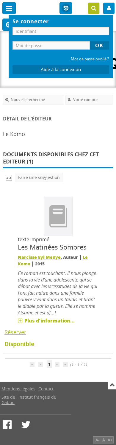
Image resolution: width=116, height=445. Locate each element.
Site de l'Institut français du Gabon (29, 399)
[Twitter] (26, 425)
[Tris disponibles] (9, 177)
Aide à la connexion (61, 69)
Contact (46, 389)
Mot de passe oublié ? (90, 59)
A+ (110, 440)
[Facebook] (7, 425)
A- (97, 440)
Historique (66, 8)
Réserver (15, 332)
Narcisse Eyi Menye (39, 257)
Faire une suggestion (39, 177)
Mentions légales (18, 389)
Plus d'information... (49, 320)
